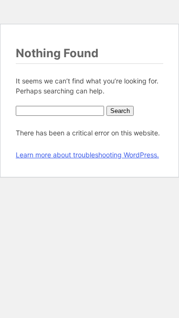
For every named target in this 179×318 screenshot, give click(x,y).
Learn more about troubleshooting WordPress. (87, 155)
